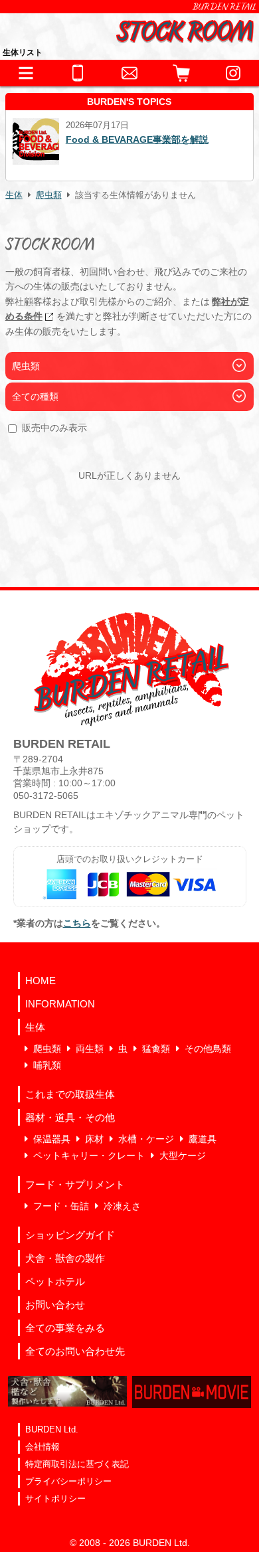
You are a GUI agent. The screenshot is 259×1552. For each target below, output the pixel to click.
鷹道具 (202, 1139)
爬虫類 (49, 195)
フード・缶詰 (61, 1206)
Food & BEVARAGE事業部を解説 (137, 139)
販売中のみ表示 (54, 427)
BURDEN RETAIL (224, 7)
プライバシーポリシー (68, 1481)
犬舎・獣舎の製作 (65, 1258)
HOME (40, 980)
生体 (14, 195)
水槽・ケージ (146, 1139)
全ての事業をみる (65, 1328)
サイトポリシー (55, 1499)
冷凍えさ (122, 1206)
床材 (94, 1139)
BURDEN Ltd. (51, 1429)
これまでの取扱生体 (70, 1094)
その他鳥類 (208, 1048)
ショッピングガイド (70, 1235)
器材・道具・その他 (70, 1117)
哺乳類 (47, 1065)
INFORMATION (60, 1003)
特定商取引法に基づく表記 (77, 1464)
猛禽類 (156, 1048)
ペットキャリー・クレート (89, 1155)
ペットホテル (55, 1281)
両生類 (90, 1048)
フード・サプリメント (75, 1184)
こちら (77, 923)
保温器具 (51, 1139)
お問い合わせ (55, 1304)
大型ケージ (182, 1155)
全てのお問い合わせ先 (75, 1351)
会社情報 (42, 1447)
